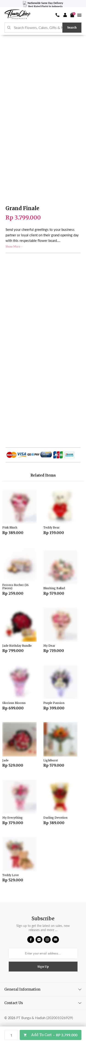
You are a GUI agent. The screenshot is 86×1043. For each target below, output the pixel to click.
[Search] (9, 28)
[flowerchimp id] (17, 14)
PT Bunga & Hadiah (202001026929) (44, 1018)
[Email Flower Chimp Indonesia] (55, 939)
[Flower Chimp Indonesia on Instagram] (47, 939)
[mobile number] (57, 15)
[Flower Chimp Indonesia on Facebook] (30, 939)
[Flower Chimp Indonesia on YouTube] (39, 939)
